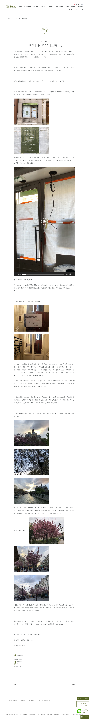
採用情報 (31, 700)
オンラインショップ (76, 9)
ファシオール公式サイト (19, 659)
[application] (44, 221)
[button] (44, 221)
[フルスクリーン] (73, 274)
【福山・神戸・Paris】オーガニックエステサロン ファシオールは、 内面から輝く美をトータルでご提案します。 (44, 714)
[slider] (43, 274)
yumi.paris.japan (20, 655)
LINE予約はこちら (85, 711)
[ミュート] (70, 274)
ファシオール (20, 661)
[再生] (16, 274)
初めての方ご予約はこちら (82, 704)
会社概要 (23, 700)
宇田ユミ (10, 18)
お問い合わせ (13, 700)
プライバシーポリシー (44, 700)
